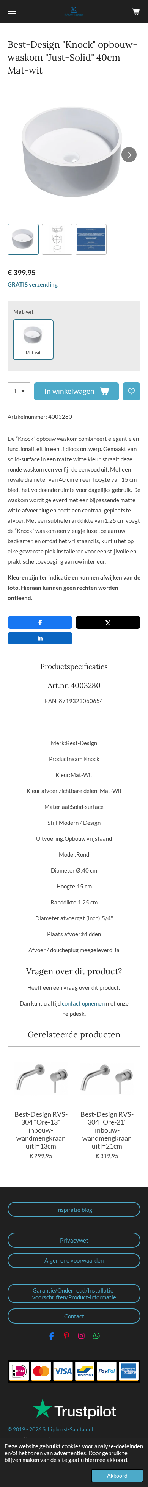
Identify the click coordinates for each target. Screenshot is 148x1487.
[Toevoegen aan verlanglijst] (131, 391)
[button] (23, 239)
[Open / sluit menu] (12, 11)
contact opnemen (83, 1003)
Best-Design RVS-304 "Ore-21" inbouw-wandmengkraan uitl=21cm (107, 1130)
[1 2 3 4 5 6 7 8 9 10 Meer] (19, 391)
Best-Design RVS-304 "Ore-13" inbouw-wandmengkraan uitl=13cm (41, 1130)
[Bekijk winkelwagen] (136, 11)
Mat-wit (23, 311)
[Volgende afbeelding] (129, 154)
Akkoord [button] (117, 1476)
